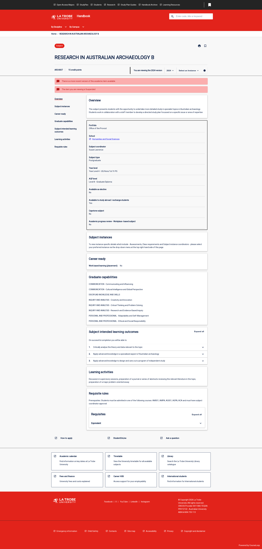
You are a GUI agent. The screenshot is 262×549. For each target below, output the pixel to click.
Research (111, 5)
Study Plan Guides (128, 5)
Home (53, 34)
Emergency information (67, 531)
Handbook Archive (149, 5)
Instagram (145, 502)
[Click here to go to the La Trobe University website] (61, 18)
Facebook (108, 502)
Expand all (199, 331)
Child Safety (93, 531)
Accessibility (151, 531)
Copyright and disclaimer (194, 531)
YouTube (124, 502)
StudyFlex (84, 5)
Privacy (170, 531)
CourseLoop (254, 545)
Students (98, 5)
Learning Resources (171, 5)
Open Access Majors (65, 5)
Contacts (113, 531)
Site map (131, 531)
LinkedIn (134, 502)
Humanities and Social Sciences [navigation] (106, 139)
